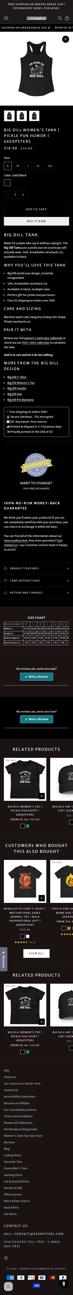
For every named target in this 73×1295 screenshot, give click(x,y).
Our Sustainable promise (20, 1110)
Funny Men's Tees (15, 1168)
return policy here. (16, 540)
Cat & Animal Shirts (16, 1181)
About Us (10, 1077)
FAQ (6, 1070)
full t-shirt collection (35, 342)
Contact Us (11, 1090)
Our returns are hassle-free (22, 1083)
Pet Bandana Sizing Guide (20, 1129)
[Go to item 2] (21, 115)
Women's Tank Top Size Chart (23, 1136)
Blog (7, 1149)
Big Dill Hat (14, 394)
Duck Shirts (11, 1207)
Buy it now (36, 221)
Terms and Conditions (18, 1116)
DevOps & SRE (13, 1188)
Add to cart (36, 209)
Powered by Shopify (51, 1268)
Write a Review (40, 678)
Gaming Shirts (13, 1175)
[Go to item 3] (34, 115)
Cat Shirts (10, 1214)
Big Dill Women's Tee (21, 383)
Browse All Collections (18, 1123)
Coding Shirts (12, 1155)
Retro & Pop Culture (17, 1201)
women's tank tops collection (43, 338)
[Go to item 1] (9, 115)
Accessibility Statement (19, 1096)
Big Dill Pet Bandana (20, 400)
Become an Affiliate (17, 1103)
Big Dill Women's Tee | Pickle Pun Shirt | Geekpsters (25, 810)
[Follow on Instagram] (6, 1258)
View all (36, 953)
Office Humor (13, 1194)
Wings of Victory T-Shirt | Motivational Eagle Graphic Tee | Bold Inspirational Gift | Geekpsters (25, 916)
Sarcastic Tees (13, 1162)
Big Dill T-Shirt (16, 377)
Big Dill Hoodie (16, 388)
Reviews (9, 1142)
